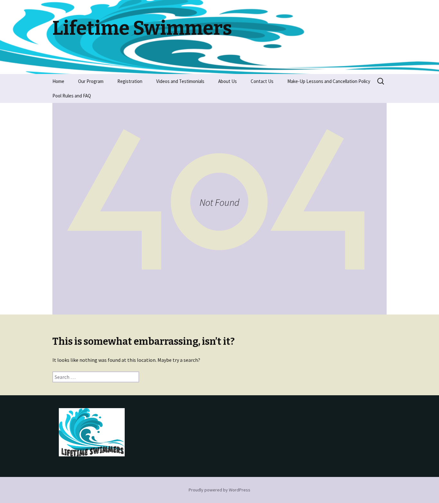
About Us (227, 81)
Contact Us (262, 81)
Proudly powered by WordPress (219, 490)
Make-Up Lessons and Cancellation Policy (328, 81)
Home (58, 81)
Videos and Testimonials (180, 81)
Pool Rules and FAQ (71, 96)
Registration (129, 81)
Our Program (90, 81)
